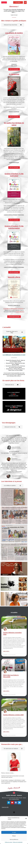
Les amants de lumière (14, 33)
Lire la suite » (6, 651)
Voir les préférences (14, 839)
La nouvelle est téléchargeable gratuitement (13, 308)
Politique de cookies (8, 842)
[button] (26, 818)
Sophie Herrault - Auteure (14, 795)
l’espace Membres (20, 311)
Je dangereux (14, 74)
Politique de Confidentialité (17, 842)
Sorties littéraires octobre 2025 (13, 715)
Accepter (14, 832)
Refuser (14, 835)
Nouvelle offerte (14, 277)
